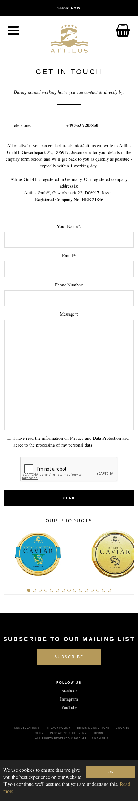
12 (92, 590)
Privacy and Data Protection (95, 438)
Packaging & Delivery (68, 733)
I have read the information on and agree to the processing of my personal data (71, 441)
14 (103, 590)
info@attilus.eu (87, 145)
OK (110, 772)
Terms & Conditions (93, 727)
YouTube (69, 707)
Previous (11, 551)
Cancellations (26, 727)
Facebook (69, 690)
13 (97, 590)
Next (126, 551)
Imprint (99, 733)
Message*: (69, 314)
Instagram (69, 699)
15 (109, 590)
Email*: (69, 255)
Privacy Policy (58, 727)
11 (86, 590)
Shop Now (69, 8)
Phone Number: (69, 285)
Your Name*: (69, 226)
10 (80, 590)
